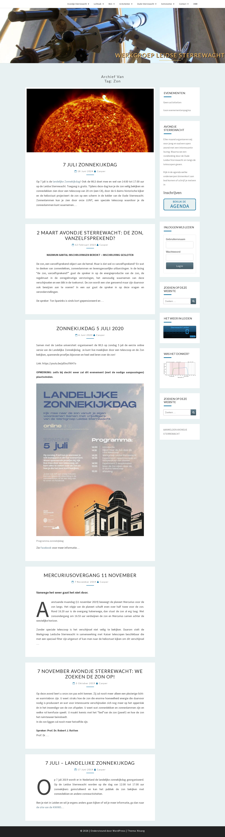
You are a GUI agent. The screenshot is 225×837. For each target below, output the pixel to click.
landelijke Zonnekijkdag (66, 181)
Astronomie (166, 3)
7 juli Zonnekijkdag (90, 164)
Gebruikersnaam (175, 239)
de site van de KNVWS (48, 807)
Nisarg (141, 830)
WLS (110, 3)
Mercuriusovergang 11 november (90, 575)
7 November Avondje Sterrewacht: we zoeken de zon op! (90, 673)
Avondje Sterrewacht (77, 3)
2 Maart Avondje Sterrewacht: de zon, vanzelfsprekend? (90, 235)
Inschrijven (172, 192)
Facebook (45, 547)
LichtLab (97, 3)
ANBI (195, 3)
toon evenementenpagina (177, 110)
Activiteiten (124, 3)
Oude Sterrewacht (145, 3)
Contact (182, 3)
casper (101, 171)
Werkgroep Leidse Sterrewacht (35, 4)
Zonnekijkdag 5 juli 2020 (90, 328)
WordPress (119, 830)
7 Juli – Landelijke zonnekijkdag (90, 763)
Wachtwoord (173, 252)
